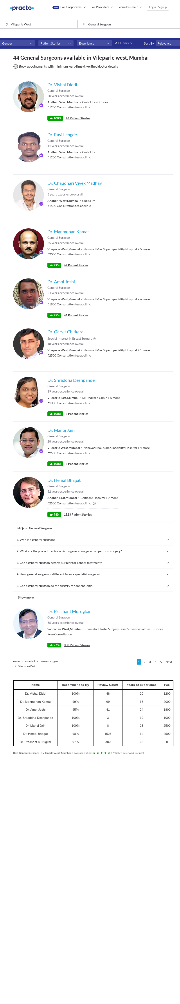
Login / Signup (158, 7)
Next (169, 662)
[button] (17, 43)
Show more (26, 597)
